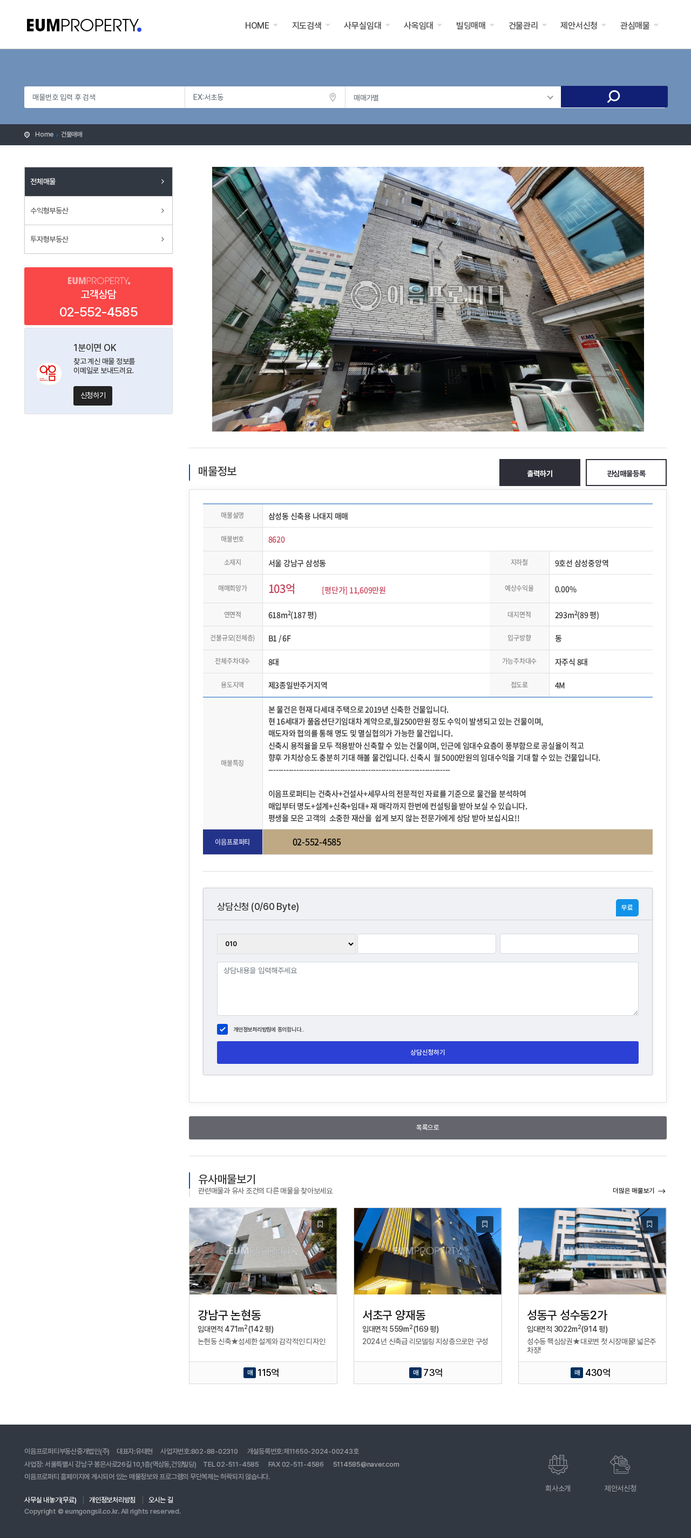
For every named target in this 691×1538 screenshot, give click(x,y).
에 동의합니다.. (268, 1029)
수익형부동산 (49, 210)
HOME (257, 26)
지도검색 (307, 26)
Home (44, 134)
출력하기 (539, 473)
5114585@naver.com (366, 1464)
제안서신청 (579, 26)
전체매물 (43, 181)
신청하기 (93, 395)
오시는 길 (160, 1500)
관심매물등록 (626, 473)
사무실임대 (362, 26)
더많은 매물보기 (634, 1190)
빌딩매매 (471, 26)
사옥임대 (418, 26)
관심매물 (635, 26)
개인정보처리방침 (252, 1029)
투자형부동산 (49, 239)
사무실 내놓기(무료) (50, 1500)
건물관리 (523, 26)
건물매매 (71, 134)
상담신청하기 (427, 1052)
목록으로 (427, 1127)
